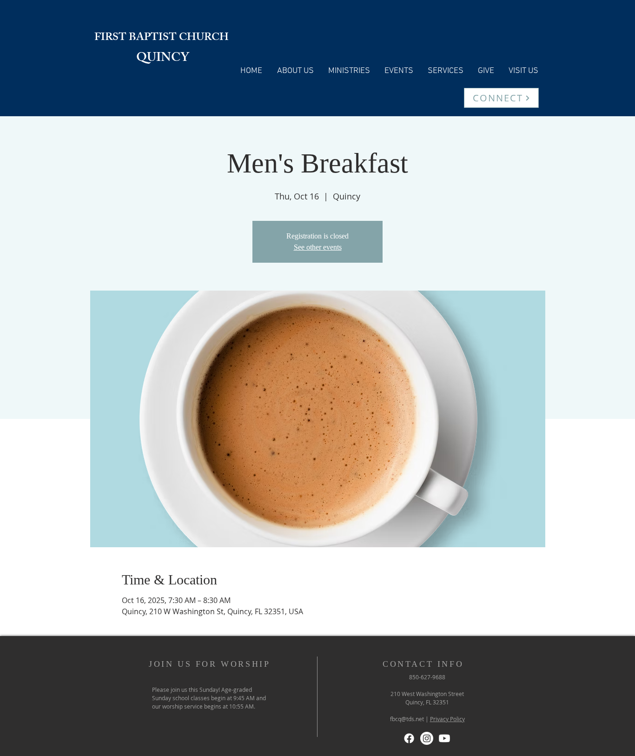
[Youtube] (444, 738)
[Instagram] (426, 738)
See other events (318, 247)
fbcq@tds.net (407, 719)
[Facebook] (409, 738)
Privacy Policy (447, 719)
